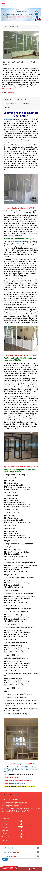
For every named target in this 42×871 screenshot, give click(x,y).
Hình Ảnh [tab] (7, 107)
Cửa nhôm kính (18, 242)
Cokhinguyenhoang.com (18, 783)
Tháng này (5, 830)
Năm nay (4, 834)
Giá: (5, 92)
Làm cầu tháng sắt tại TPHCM (18, 769)
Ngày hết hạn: (11, 852)
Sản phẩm (15, 26)
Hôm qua (4, 821)
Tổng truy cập (5, 837)
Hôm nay (4, 824)
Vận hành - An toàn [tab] (11, 103)
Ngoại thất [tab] (8, 99)
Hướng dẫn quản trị (9, 848)
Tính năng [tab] (26, 103)
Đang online (5, 818)
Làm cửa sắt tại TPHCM (18, 767)
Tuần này (4, 827)
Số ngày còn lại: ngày (11, 856)
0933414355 (8, 868)
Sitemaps (5, 840)
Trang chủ (6, 26)
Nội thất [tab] (19, 99)
